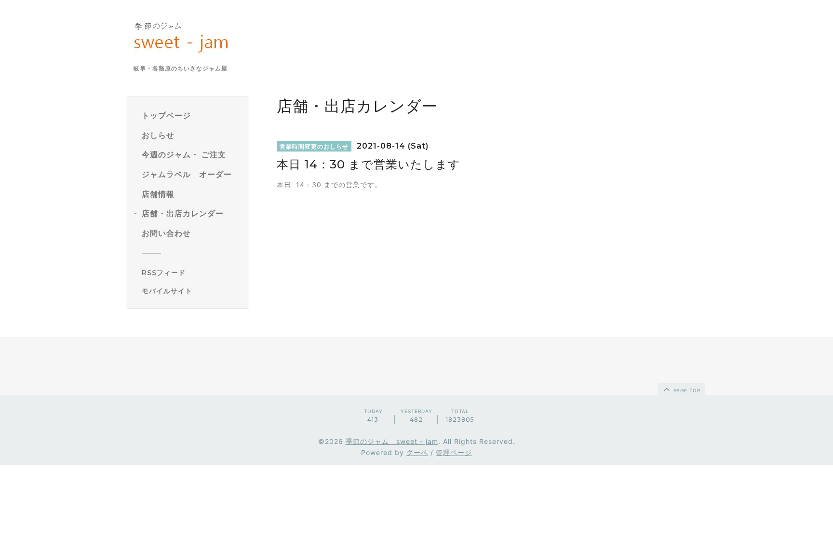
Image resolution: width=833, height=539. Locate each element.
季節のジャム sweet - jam (392, 441)
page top (686, 390)
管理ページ (454, 452)
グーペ (417, 452)
